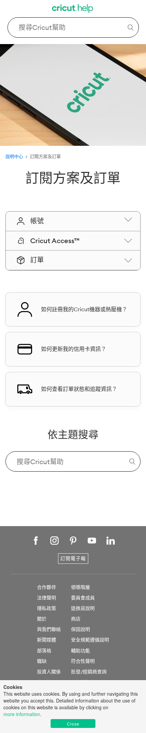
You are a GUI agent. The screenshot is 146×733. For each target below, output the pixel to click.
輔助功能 (80, 651)
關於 (42, 619)
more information (21, 714)
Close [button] (73, 724)
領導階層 (80, 587)
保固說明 (80, 629)
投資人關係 (49, 672)
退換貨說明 (83, 608)
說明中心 (14, 156)
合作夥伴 (46, 587)
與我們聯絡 (49, 629)
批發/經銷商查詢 (89, 672)
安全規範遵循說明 (90, 640)
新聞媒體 (46, 640)
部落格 (44, 651)
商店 (75, 619)
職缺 (42, 661)
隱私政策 (46, 608)
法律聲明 (46, 598)
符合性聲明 (83, 661)
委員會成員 (83, 598)
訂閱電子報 (73, 558)
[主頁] (73, 9)
